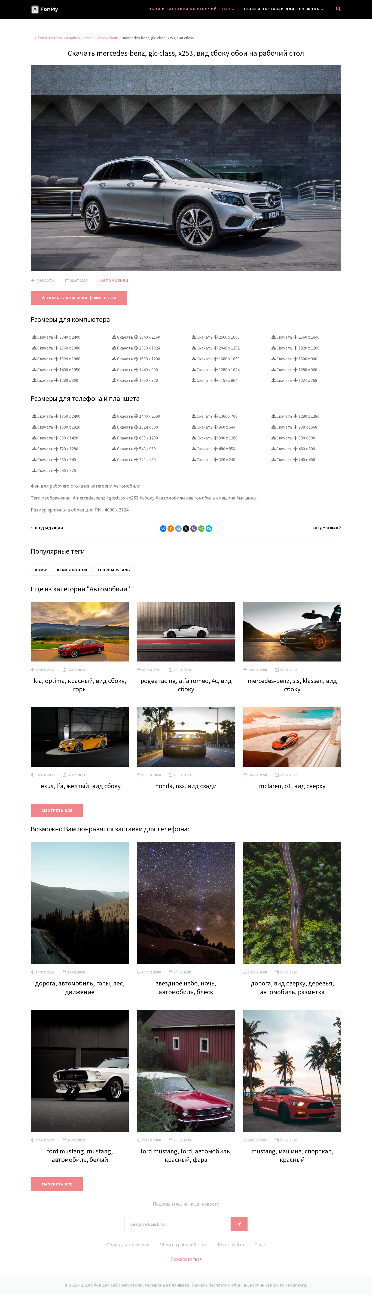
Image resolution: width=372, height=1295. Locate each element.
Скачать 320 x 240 (215, 459)
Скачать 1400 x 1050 (58, 369)
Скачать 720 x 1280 (57, 448)
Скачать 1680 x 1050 (218, 358)
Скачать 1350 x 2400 (58, 416)
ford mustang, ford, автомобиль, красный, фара (186, 1155)
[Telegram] (178, 528)
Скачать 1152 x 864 (216, 380)
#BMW (41, 569)
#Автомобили (113, 280)
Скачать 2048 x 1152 (218, 348)
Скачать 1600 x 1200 (138, 358)
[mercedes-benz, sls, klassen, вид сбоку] (292, 631)
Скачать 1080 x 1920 (58, 427)
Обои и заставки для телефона (281, 9)
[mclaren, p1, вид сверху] (292, 737)
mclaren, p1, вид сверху (292, 786)
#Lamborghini (72, 569)
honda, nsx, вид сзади (186, 786)
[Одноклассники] (170, 528)
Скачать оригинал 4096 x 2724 (80, 297)
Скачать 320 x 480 (136, 459)
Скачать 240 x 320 (56, 470)
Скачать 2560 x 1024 (138, 348)
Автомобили (107, 37)
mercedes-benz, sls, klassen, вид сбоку (292, 684)
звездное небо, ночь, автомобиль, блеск (186, 987)
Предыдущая (48, 527)
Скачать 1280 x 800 (57, 380)
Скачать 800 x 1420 (57, 438)
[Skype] (209, 528)
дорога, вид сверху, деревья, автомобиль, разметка (292, 987)
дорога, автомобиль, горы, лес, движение (79, 987)
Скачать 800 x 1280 (216, 438)
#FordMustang (113, 569)
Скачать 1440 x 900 (137, 369)
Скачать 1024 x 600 (137, 427)
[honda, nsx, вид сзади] (186, 737)
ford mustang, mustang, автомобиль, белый (80, 1155)
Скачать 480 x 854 (215, 448)
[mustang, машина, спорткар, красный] (292, 1071)
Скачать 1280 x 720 (137, 380)
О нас (260, 1244)
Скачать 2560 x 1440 (297, 337)
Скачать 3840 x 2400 (58, 337)
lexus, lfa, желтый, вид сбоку (80, 786)
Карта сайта (231, 1244)
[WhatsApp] (201, 528)
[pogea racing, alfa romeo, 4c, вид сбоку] (186, 631)
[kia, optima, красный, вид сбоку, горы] (80, 631)
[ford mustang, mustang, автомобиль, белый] (80, 1071)
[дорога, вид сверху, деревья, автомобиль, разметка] (292, 903)
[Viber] (193, 528)
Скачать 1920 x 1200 (297, 348)
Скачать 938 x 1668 (296, 427)
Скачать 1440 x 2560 (138, 416)
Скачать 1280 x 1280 (297, 416)
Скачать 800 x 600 (295, 438)
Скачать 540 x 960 (136, 448)
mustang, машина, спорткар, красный (292, 1155)
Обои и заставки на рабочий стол (189, 9)
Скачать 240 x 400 (295, 459)
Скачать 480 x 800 (295, 448)
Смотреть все (57, 810)
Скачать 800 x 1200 (137, 438)
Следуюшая (325, 527)
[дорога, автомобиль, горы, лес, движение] (80, 903)
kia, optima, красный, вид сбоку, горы (80, 684)
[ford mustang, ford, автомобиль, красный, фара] (186, 1071)
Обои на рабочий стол (184, 1244)
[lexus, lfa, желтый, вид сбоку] (80, 737)
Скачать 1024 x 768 (296, 380)
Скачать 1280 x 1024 (218, 369)
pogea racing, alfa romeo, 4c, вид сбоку (186, 684)
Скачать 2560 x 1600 (218, 337)
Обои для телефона (127, 1244)
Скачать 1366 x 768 (216, 416)
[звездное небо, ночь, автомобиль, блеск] (186, 903)
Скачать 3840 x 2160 (138, 337)
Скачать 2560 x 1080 (58, 348)
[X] (186, 528)
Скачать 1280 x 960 (296, 369)
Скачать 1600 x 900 (296, 358)
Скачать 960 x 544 (215, 427)
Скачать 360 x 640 (56, 459)
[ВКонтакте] (163, 528)
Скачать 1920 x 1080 (58, 358)
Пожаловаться (186, 1259)
